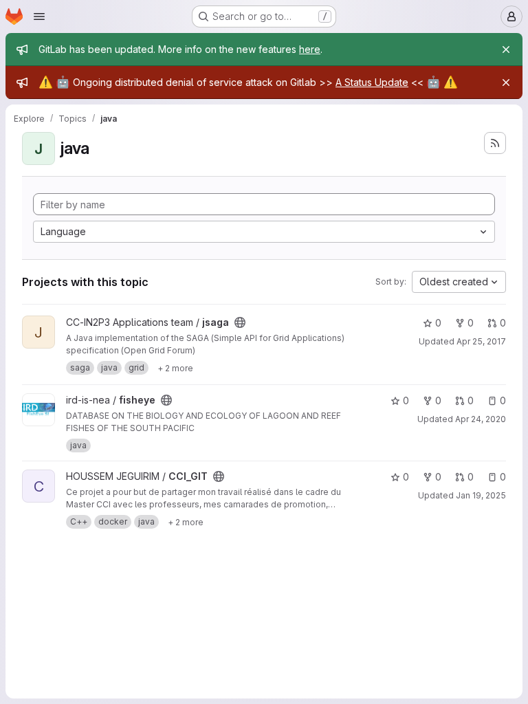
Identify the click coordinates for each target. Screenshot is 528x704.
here (309, 49)
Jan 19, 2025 (481, 495)
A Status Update (372, 82)
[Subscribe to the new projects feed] (495, 143)
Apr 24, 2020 (480, 419)
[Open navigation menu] (39, 17)
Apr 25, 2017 (481, 341)
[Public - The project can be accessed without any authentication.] (239, 322)
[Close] (506, 49)
